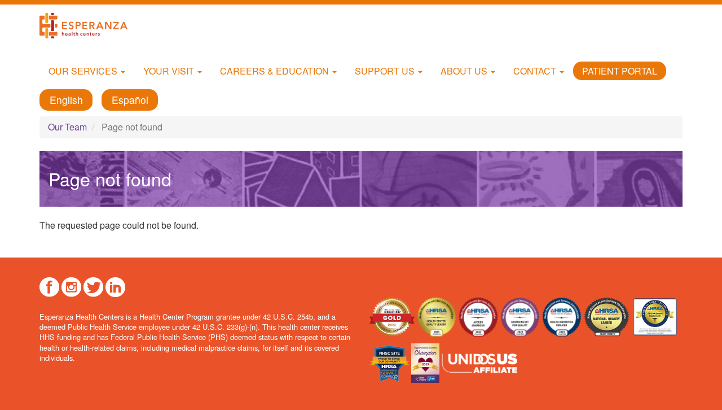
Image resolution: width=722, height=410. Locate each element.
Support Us (386, 70)
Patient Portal (619, 70)
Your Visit (169, 70)
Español (130, 100)
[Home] (87, 25)
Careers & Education (275, 70)
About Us (465, 70)
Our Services (84, 70)
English (66, 100)
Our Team (67, 126)
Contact (535, 70)
